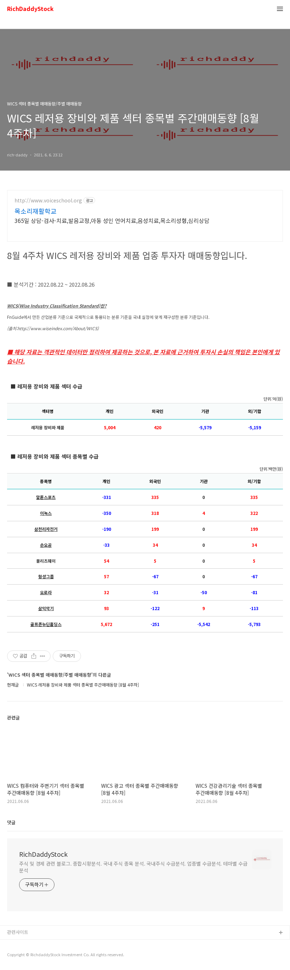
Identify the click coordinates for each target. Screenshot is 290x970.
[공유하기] (33, 656)
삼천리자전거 (46, 529)
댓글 (11, 822)
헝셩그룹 (46, 576)
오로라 (46, 592)
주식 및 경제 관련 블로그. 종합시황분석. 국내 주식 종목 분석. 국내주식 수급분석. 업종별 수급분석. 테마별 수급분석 (133, 867)
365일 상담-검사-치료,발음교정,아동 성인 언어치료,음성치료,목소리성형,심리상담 (111, 220)
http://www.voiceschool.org (48, 200)
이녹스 (46, 513)
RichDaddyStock (30, 9)
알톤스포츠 (46, 497)
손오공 (46, 545)
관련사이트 (17, 932)
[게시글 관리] (42, 656)
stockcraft (18, 944)
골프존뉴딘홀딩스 (46, 624)
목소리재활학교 (35, 211)
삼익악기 (46, 608)
